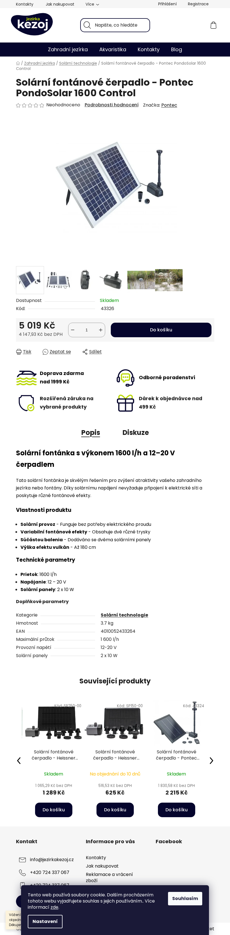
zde (54, 907)
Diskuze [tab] (136, 432)
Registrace (198, 4)
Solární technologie (124, 615)
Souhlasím (185, 898)
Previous (18, 760)
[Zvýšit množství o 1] (100, 330)
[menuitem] (67, 50)
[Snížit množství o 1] (72, 330)
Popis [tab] (90, 432)
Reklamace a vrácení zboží (109, 877)
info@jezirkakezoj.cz (52, 859)
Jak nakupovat (60, 4)
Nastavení (45, 921)
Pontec (169, 105)
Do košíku (161, 330)
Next (211, 760)
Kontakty (24, 4)
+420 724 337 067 (49, 872)
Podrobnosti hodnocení (112, 105)
